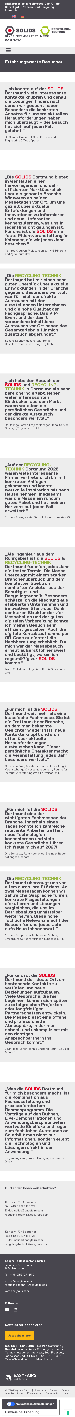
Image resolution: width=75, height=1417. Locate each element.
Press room (40, 1390)
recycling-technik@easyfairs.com (26, 1214)
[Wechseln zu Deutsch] (22, 16)
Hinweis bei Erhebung (22, 1412)
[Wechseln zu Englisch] (14, 16)
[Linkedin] (15, 1310)
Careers (54, 1390)
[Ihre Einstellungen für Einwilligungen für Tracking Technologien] (68, 1413)
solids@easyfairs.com (28, 1210)
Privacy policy (34, 1393)
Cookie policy (52, 1393)
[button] (8, 50)
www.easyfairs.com (17, 1291)
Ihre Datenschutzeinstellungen (34, 1403)
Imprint (67, 1393)
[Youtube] (7, 1310)
